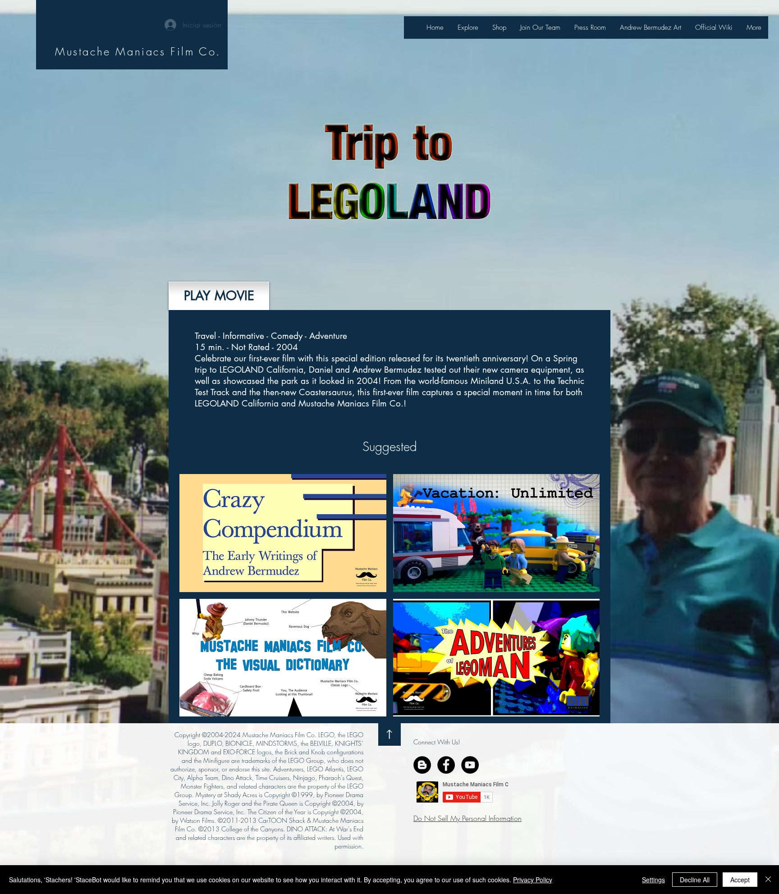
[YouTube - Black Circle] (470, 765)
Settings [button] (653, 879)
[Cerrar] (768, 879)
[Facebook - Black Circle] (446, 765)
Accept (740, 879)
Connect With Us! (436, 742)
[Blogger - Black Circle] (422, 765)
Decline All (695, 879)
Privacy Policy (532, 879)
